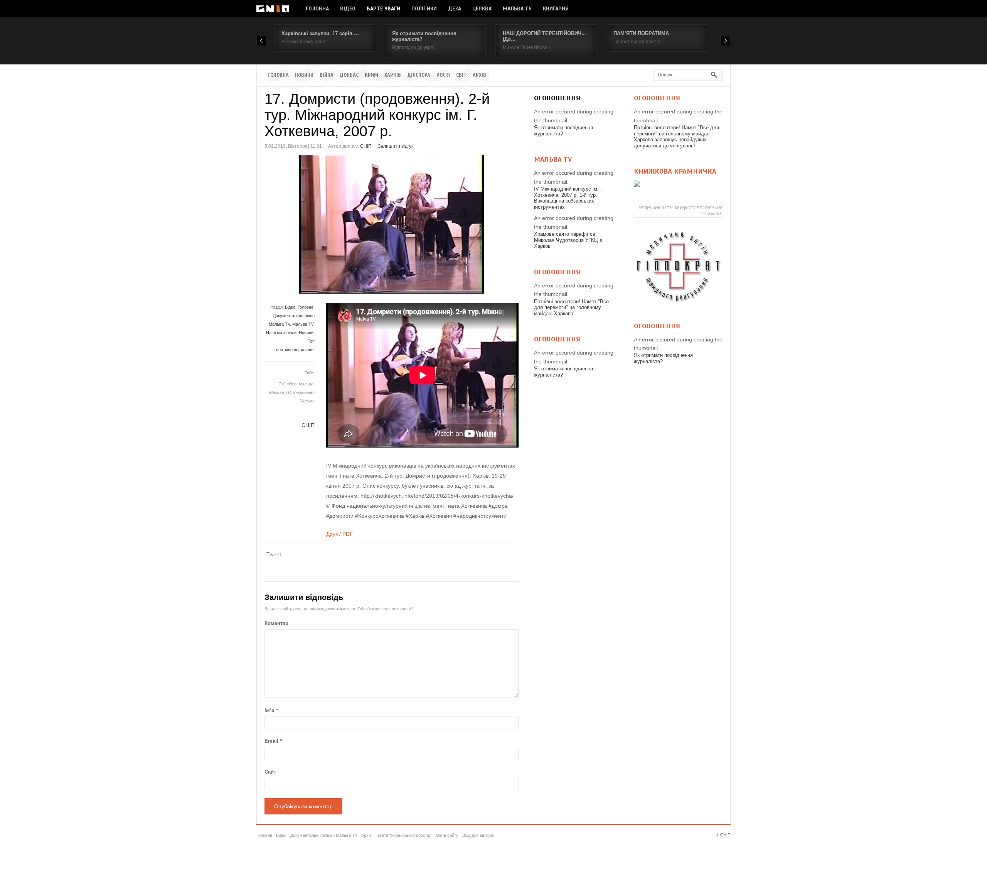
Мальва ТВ (280, 392)
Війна (326, 75)
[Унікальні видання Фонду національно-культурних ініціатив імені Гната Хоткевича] (637, 185)
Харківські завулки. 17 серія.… (320, 33)
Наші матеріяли (281, 332)
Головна (317, 8)
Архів (479, 75)
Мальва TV (517, 8)
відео (291, 384)
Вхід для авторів (478, 835)
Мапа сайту (447, 835)
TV (281, 384)
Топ (311, 341)
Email (273, 741)
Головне (305, 307)
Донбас (349, 75)
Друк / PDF (339, 534)
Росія (443, 75)
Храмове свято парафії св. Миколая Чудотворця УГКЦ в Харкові (568, 240)
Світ (461, 75)
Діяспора (418, 75)
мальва (306, 384)
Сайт (270, 772)
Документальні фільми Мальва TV (323, 835)
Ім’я (271, 710)
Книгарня (556, 8)
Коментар (276, 623)
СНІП (366, 146)
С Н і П (272, 8)
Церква (482, 8)
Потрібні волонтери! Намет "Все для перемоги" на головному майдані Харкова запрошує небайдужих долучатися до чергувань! (676, 137)
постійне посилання (295, 349)
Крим (371, 75)
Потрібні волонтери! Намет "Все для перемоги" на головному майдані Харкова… (571, 307)
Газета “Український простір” (404, 835)
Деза (454, 8)
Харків (392, 75)
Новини (304, 75)
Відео (347, 8)
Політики (424, 8)
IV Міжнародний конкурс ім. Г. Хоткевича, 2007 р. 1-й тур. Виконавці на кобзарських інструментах (569, 198)
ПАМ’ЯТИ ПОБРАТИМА (641, 33)
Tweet (273, 554)
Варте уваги (383, 8)
